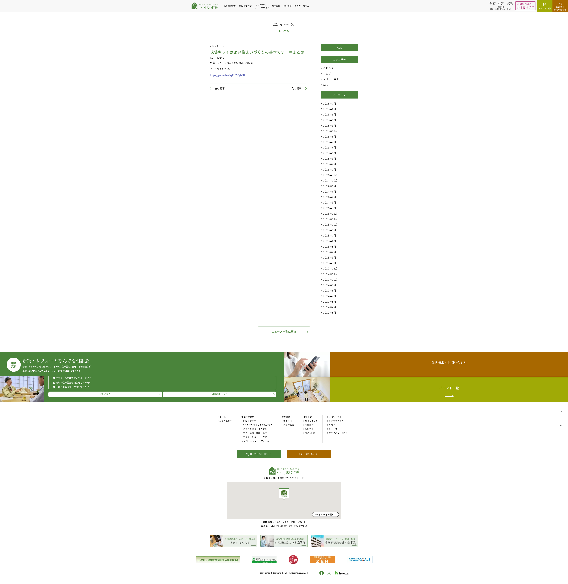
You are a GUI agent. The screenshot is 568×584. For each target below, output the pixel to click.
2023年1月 (329, 263)
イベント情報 (331, 79)
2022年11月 (330, 274)
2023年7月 (329, 235)
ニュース (333, 428)
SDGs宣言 (310, 432)
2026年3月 (329, 125)
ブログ (327, 73)
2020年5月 (329, 312)
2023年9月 (329, 230)
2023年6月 (329, 241)
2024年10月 (330, 180)
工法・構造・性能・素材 (255, 432)
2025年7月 (329, 142)
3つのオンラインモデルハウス (257, 425)
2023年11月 (330, 219)
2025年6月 (329, 147)
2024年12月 (330, 175)
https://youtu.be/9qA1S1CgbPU (227, 75)
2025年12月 (330, 131)
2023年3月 (329, 257)
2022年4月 (329, 307)
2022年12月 (330, 268)
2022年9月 (329, 285)
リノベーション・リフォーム (255, 440)
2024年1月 (329, 208)
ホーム (223, 417)
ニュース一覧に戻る (284, 332)
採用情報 (309, 428)
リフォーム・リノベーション (262, 6)
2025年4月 (329, 153)
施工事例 (287, 421)
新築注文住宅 (249, 421)
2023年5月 (329, 246)
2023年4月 (329, 252)
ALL (339, 47)
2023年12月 (330, 213)
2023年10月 (330, 224)
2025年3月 (329, 158)
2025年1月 (329, 169)
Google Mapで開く (324, 514)
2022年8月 (329, 290)
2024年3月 (329, 202)
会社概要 (309, 425)
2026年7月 (329, 103)
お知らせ (328, 68)
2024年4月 (329, 197)
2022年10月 (330, 279)
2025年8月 (329, 136)
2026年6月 (329, 109)
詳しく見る (105, 394)
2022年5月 (329, 301)
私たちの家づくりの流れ (255, 428)
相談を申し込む (219, 394)
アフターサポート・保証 (255, 437)
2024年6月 (329, 191)
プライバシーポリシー (339, 432)
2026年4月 (329, 120)
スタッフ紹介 (311, 421)
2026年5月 (329, 114)
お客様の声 (288, 425)
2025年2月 (329, 164)
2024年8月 (329, 186)
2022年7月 (329, 296)
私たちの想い (230, 5)
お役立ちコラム (336, 421)
